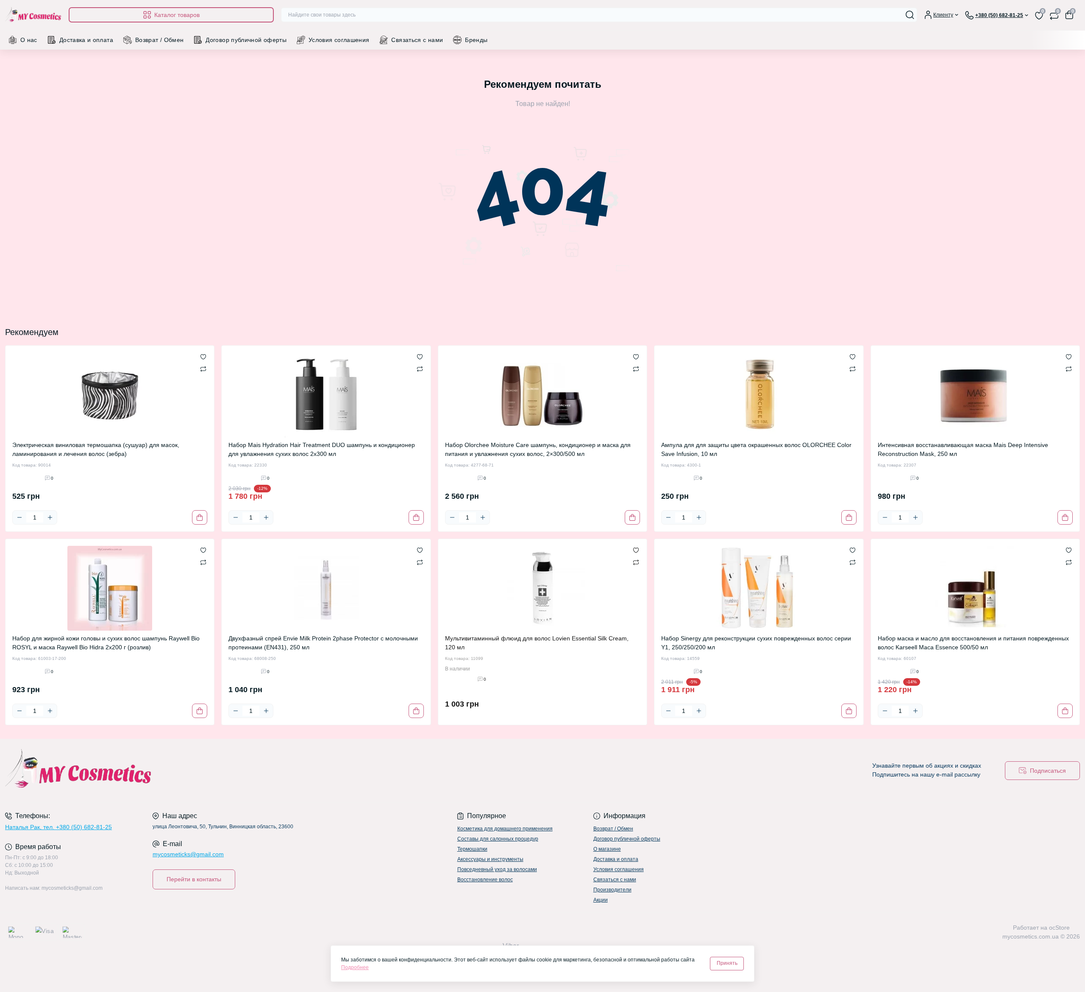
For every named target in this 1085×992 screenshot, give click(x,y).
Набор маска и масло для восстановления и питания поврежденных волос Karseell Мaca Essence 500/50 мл (973, 643)
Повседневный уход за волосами (497, 869)
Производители (612, 890)
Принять (727, 963)
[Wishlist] (203, 356)
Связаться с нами (417, 39)
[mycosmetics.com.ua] (271, 770)
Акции (600, 900)
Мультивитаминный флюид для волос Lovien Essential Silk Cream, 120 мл (537, 643)
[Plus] (50, 517)
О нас (28, 39)
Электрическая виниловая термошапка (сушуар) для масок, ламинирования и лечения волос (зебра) (95, 449)
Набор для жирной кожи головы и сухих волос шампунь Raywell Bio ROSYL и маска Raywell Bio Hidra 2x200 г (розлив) (106, 643)
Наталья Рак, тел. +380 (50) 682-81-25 (58, 827)
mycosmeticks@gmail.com (188, 854)
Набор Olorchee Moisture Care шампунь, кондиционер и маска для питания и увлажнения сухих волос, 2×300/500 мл (538, 449)
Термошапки (472, 849)
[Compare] (203, 368)
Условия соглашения (339, 39)
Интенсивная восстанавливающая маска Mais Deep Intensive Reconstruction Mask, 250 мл (963, 449)
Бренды (476, 39)
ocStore (1059, 927)
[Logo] (33, 15)
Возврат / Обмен (159, 39)
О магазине (607, 849)
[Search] (910, 15)
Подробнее (355, 967)
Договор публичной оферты (246, 39)
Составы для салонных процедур (497, 839)
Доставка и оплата (86, 39)
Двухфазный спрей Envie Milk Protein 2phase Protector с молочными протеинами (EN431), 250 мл (323, 643)
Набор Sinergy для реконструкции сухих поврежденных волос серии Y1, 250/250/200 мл (756, 643)
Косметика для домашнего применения (505, 829)
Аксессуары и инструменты (490, 859)
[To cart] (199, 517)
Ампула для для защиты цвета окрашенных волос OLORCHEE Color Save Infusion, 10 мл (756, 449)
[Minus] (19, 517)
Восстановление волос (485, 880)
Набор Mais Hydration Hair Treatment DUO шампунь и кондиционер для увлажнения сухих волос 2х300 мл (321, 449)
